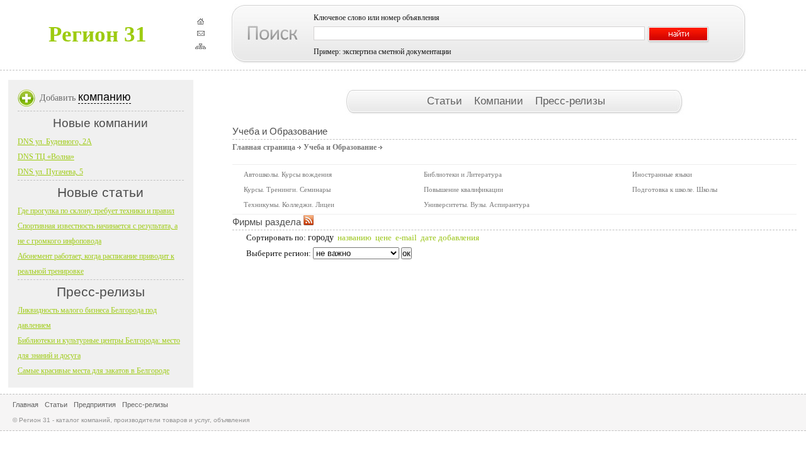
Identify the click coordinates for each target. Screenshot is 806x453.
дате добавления (450, 237)
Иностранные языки (662, 174)
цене (383, 237)
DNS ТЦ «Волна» (46, 156)
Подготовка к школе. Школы (674, 189)
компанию (104, 97)
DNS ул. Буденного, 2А (55, 141)
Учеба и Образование (340, 147)
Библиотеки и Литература (463, 174)
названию (355, 237)
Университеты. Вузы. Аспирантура (477, 204)
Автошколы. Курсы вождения (288, 174)
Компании (500, 100)
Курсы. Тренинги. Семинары (287, 189)
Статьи (446, 100)
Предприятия (95, 404)
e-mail (406, 237)
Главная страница (263, 147)
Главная (25, 404)
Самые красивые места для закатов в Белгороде (93, 370)
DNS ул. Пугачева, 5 (50, 171)
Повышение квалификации (463, 189)
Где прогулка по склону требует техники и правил (96, 210)
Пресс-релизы (570, 100)
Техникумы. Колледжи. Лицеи (289, 204)
